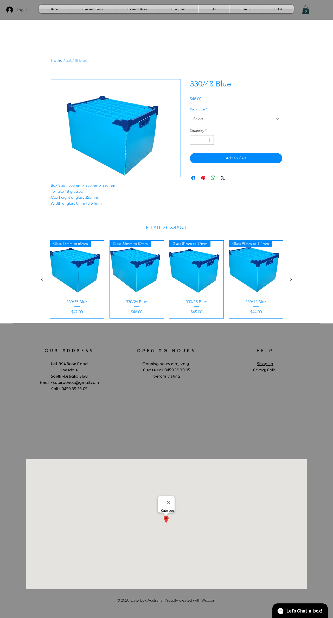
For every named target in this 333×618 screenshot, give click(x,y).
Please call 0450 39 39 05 (166, 370)
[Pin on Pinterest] (203, 178)
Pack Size (199, 109)
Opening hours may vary (165, 363)
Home (56, 60)
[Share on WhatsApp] (213, 178)
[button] (305, 9)
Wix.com (208, 600)
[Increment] (210, 140)
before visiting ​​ (166, 376)
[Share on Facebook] (193, 178)
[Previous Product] (42, 279)
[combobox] (236, 119)
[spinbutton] (202, 140)
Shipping (265, 363)
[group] (166, 279)
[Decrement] (194, 140)
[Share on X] (223, 178)
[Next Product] (291, 279)
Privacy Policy (265, 370)
